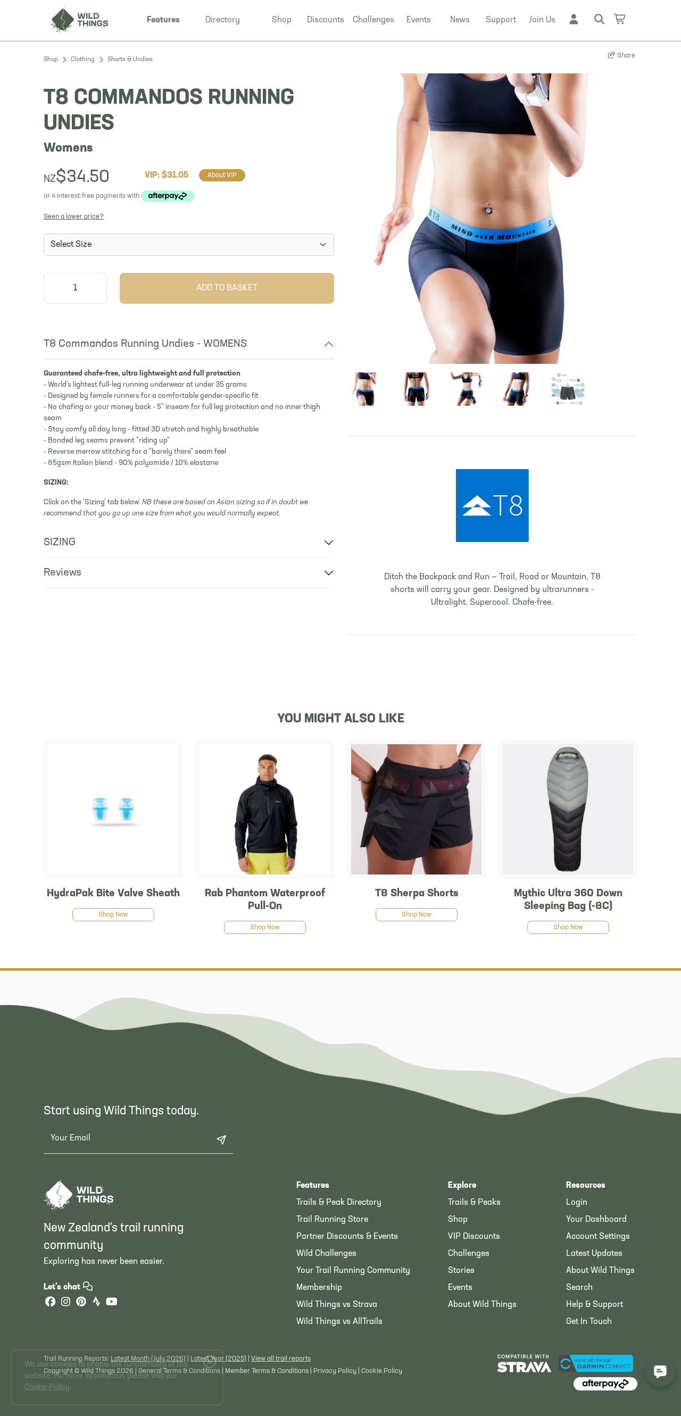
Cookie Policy (381, 1371)
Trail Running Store (332, 1219)
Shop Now (113, 914)
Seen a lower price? (74, 216)
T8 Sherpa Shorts (416, 893)
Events (460, 1288)
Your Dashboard (596, 1219)
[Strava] (96, 1303)
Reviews (62, 573)
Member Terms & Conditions (267, 1371)
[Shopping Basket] (620, 19)
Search (579, 1288)
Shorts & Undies (130, 59)
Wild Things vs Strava (336, 1305)
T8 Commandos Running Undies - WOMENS (145, 344)
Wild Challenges (326, 1254)
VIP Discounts (474, 1236)
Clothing (83, 59)
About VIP (222, 175)
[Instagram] (65, 1303)
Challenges (468, 1254)
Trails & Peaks (474, 1202)
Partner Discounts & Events (347, 1236)
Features (312, 1185)
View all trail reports (281, 1358)
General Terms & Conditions (179, 1371)
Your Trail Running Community (353, 1271)
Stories (461, 1271)
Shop (51, 59)
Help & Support (594, 1305)
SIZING (60, 542)
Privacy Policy (334, 1371)
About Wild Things (482, 1305)
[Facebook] (50, 1303)
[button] (163, 20)
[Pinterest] (80, 1303)
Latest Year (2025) (218, 1358)
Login (576, 1202)
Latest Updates (594, 1254)
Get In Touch (589, 1322)
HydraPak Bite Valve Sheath (113, 893)
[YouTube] (111, 1303)
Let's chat (63, 1287)
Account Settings (598, 1236)
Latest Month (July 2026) (148, 1358)
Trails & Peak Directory (338, 1202)
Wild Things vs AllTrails (339, 1322)
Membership (319, 1288)
